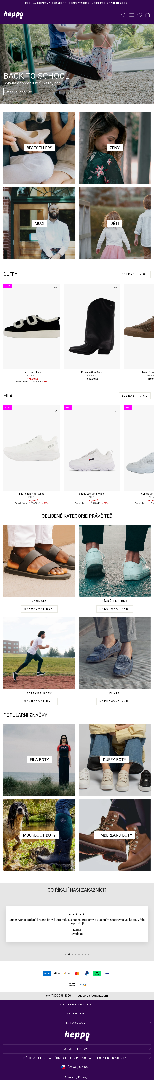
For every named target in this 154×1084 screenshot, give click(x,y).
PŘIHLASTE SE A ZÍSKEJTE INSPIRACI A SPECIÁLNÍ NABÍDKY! (76, 1058)
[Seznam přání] (139, 15)
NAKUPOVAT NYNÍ (39, 608)
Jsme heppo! (76, 1049)
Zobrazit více (135, 274)
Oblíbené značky (76, 1004)
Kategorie (76, 1013)
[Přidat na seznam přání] (55, 288)
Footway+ (83, 1077)
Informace (76, 1022)
